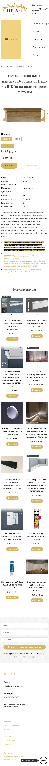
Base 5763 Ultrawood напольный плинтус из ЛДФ (37, 323)
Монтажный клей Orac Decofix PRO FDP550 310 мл (12, 585)
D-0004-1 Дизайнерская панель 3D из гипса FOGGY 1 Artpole (36, 376)
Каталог (7, 722)
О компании (39, 47)
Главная (4, 66)
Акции (36, 31)
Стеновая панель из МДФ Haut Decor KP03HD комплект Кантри (37, 586)
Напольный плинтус (24, 66)
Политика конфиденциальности (16, 756)
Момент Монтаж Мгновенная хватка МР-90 (36, 537)
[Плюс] (12, 146)
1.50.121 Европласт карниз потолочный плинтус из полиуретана (12, 325)
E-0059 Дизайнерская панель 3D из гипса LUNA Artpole (12, 431)
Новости (8, 744)
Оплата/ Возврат (11, 726)
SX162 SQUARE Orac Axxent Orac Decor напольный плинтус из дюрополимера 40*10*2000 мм (37, 485)
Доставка (37, 39)
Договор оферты (10, 759)
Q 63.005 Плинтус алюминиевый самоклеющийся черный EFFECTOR (12, 484)
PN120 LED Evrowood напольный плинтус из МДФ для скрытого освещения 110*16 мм (36, 432)
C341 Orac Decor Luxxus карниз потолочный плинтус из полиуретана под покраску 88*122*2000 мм (12, 379)
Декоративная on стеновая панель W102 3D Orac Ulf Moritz (12, 537)
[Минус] (3, 146)
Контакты (37, 55)
